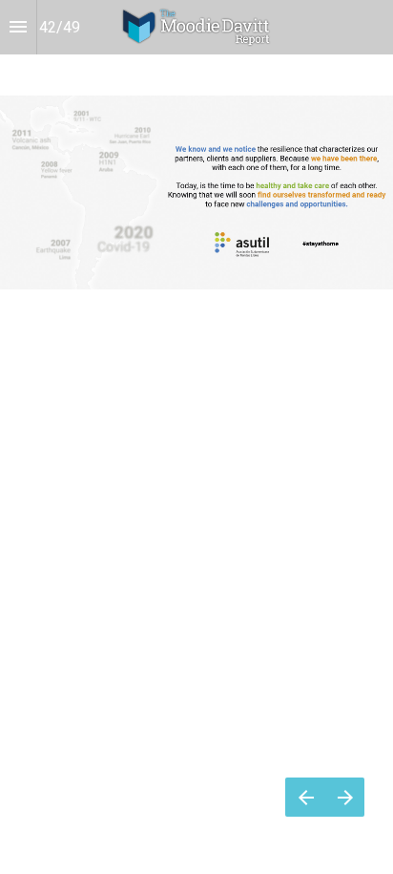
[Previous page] (305, 797)
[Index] (18, 27)
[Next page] (344, 797)
